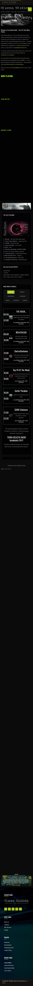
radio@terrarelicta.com (21, 47)
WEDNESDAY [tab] (11, 296)
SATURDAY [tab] (16, 300)
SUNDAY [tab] (25, 300)
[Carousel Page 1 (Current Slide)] (15, 874)
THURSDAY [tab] (22, 296)
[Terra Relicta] (9, 2)
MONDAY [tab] (10, 292)
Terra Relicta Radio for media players (14, 64)
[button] (30, 2)
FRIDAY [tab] (8, 300)
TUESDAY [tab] (22, 292)
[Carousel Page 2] (16, 874)
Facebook (3, 55)
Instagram (11, 55)
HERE (22, 60)
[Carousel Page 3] (17, 874)
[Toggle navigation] (30, 9)
